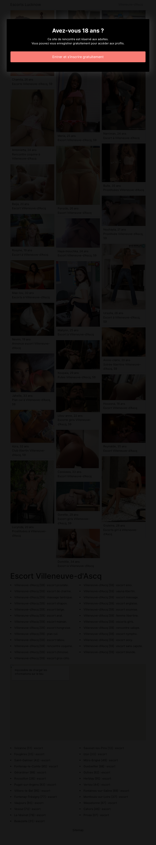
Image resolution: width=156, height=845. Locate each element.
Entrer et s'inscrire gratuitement (78, 57)
